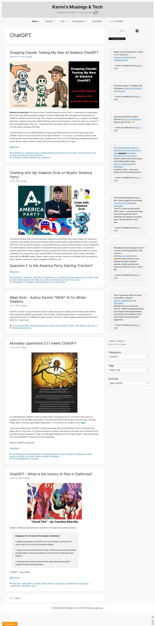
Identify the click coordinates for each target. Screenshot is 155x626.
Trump (67, 280)
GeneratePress (96, 608)
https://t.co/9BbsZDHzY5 (123, 300)
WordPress (38, 155)
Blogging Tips (64, 153)
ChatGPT (73, 153)
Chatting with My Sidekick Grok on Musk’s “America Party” (51, 175)
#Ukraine (135, 147)
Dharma (13, 456)
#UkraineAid (119, 150)
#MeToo (30, 583)
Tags (111, 365)
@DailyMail (118, 166)
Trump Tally (74, 280)
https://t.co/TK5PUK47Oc (127, 256)
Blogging (52, 325)
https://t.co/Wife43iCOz (133, 88)
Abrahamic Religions (34, 454)
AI (23, 153)
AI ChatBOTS (17, 153)
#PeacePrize (119, 156)
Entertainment (79, 21)
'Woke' (24, 583)
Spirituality (97, 21)
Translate (116, 21)
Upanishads (55, 456)
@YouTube (121, 91)
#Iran (116, 153)
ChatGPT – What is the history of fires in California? (51, 474)
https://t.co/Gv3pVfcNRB (123, 203)
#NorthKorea (130, 153)
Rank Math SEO (23, 155)
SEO (31, 155)
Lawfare (47, 280)
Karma (31, 456)
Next (18, 598)
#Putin (134, 156)
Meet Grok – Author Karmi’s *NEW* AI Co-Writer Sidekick (48, 299)
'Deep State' (28, 277)
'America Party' (17, 277)
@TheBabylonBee (121, 60)
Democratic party (24, 280)
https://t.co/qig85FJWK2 (123, 164)
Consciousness (80, 454)
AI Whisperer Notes (32, 153)
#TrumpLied (119, 147)
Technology (46, 157)
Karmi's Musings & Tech (77, 7)
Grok (94, 153)
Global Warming (71, 583)
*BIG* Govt (38, 277)
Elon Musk (35, 280)
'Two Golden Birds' (19, 454)
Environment (60, 583)
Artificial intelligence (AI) (49, 153)
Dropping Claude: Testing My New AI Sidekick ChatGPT (54, 52)
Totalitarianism (15, 586)
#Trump (127, 156)
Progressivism (83, 583)
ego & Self (20, 456)
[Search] (137, 30)
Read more (14, 147)
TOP (153, 617)
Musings (49, 21)
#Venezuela (135, 150)
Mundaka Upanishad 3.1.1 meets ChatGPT (43, 343)
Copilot (88, 153)
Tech (62, 21)
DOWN (153, 624)
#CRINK (127, 150)
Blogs (58, 325)
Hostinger (13, 155)
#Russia (127, 147)
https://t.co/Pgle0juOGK (123, 57)
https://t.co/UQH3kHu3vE (131, 119)
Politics (63, 282)
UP (153, 621)
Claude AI (81, 153)
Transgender (25, 586)
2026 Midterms (48, 277)
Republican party (57, 280)
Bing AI (63, 454)
